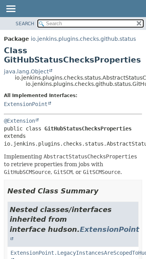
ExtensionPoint (25, 104)
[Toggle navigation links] (10, 9)
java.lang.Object (26, 71)
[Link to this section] (104, 191)
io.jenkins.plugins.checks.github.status (83, 39)
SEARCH (25, 23)
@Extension (19, 121)
